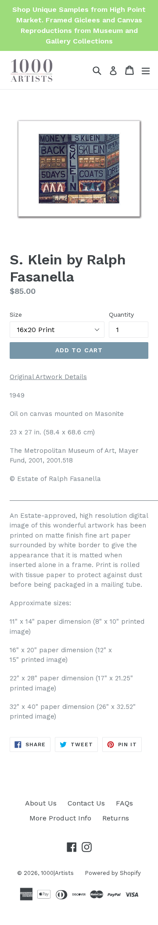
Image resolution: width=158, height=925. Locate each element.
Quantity (121, 314)
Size (16, 314)
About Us (41, 803)
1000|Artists (57, 873)
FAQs (124, 803)
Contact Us (86, 803)
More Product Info (60, 818)
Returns (115, 818)
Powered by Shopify (113, 873)
